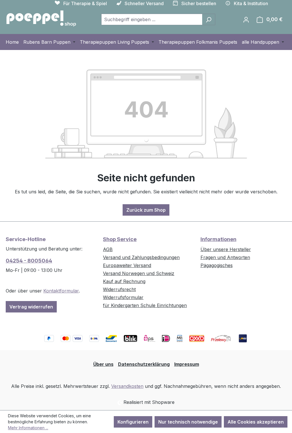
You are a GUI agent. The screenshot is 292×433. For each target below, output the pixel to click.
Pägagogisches (216, 265)
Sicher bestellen (198, 3)
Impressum (186, 364)
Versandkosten (127, 386)
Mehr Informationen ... (28, 427)
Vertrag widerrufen (31, 307)
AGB (108, 249)
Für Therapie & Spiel (85, 3)
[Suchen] (208, 19)
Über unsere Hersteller (225, 249)
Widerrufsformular (123, 297)
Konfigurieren (133, 422)
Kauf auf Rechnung (124, 281)
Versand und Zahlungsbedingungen (141, 257)
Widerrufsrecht (119, 289)
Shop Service (120, 239)
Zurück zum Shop (146, 210)
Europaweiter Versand (127, 265)
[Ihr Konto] (246, 19)
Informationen (218, 239)
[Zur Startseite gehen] (41, 18)
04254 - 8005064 (29, 261)
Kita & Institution (251, 3)
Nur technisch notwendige (188, 422)
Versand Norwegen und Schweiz (138, 273)
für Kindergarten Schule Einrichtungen (145, 305)
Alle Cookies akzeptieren (256, 422)
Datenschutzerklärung (144, 364)
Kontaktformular (61, 291)
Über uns (103, 364)
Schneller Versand (144, 3)
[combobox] (151, 19)
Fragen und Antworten (225, 257)
